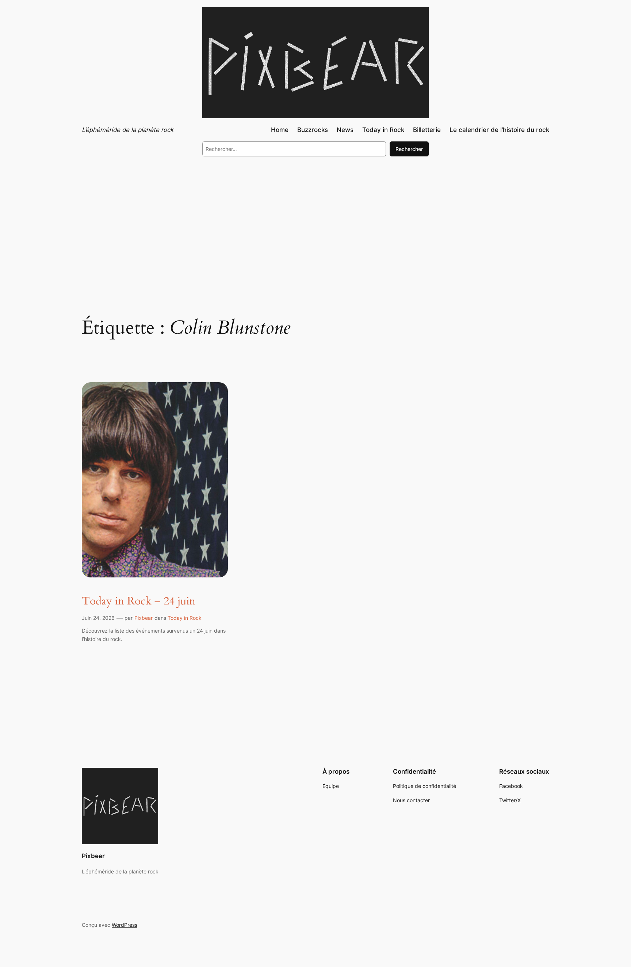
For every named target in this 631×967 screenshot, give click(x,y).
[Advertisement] (315, 222)
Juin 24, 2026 (98, 618)
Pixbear (143, 618)
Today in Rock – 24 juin (138, 601)
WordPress (124, 925)
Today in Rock (185, 618)
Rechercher (409, 149)
